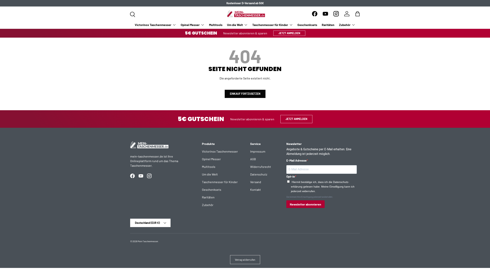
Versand (255, 182)
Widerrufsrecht (260, 166)
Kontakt (255, 189)
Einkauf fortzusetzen (245, 93)
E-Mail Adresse (296, 160)
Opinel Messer (190, 25)
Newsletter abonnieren (305, 204)
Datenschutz (258, 174)
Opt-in (290, 176)
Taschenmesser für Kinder (270, 25)
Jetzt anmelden (289, 33)
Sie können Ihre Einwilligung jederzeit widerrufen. (309, 196)
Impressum (257, 151)
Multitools (215, 25)
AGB (253, 159)
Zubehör (344, 25)
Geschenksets (307, 25)
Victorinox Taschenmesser (153, 25)
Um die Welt (235, 25)
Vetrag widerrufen (245, 259)
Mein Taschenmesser (148, 241)
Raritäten (328, 25)
